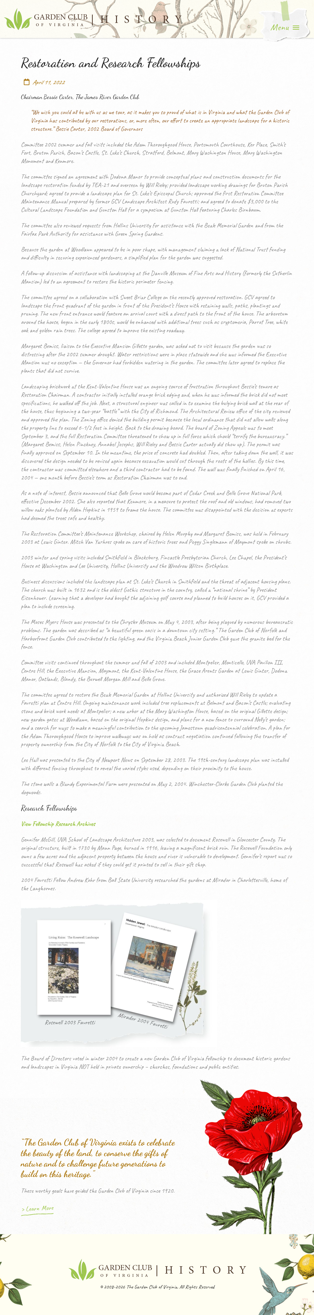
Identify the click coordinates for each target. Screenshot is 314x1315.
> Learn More (37, 1208)
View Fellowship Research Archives (58, 824)
